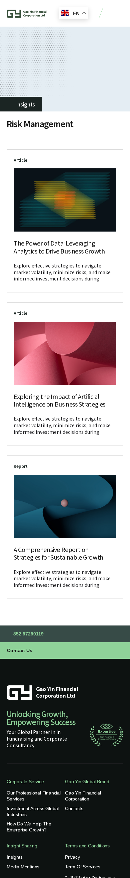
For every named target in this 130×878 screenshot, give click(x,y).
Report (21, 466)
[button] (116, 13)
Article (20, 160)
